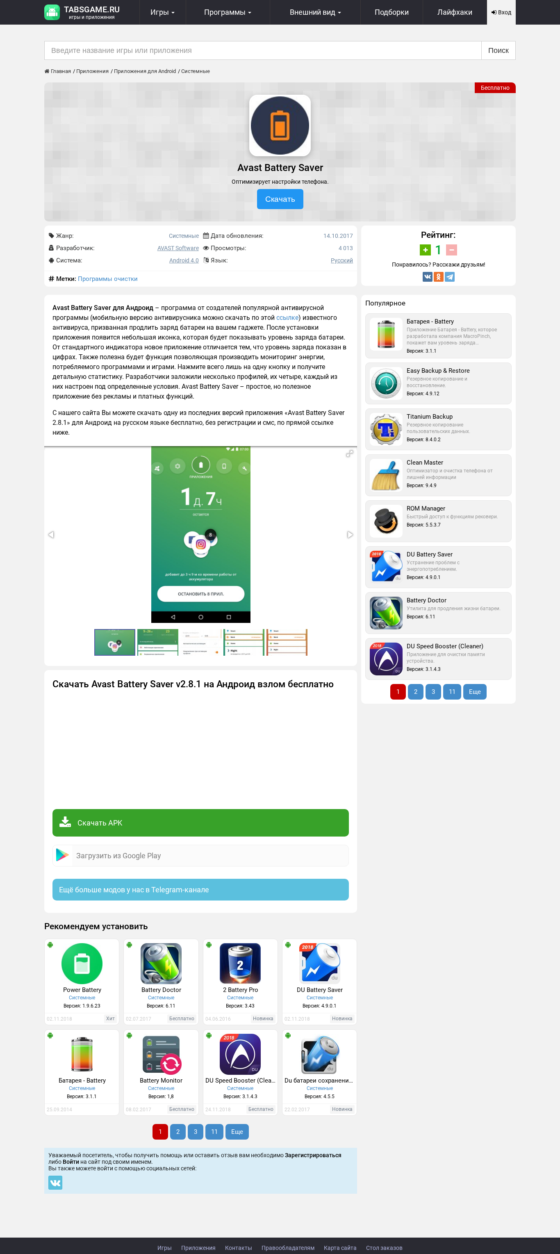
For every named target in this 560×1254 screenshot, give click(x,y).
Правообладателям (288, 1248)
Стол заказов (384, 1248)
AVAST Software (178, 248)
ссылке (287, 317)
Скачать (280, 199)
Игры (164, 1248)
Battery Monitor (161, 1080)
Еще (237, 1131)
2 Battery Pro (240, 990)
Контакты (238, 1248)
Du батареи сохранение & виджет (321, 1080)
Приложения (198, 1248)
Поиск (498, 50)
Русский (342, 260)
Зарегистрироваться (313, 1155)
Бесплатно (495, 87)
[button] (349, 453)
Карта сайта (340, 1248)
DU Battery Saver (320, 990)
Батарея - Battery (82, 1080)
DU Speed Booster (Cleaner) (241, 1080)
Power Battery (82, 990)
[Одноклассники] (439, 277)
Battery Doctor (161, 990)
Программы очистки (108, 279)
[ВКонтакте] (428, 277)
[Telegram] (450, 277)
